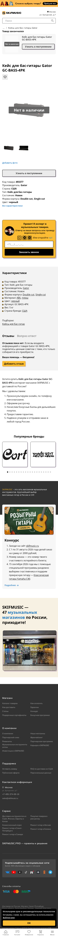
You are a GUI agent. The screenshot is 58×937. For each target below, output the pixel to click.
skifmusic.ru (32, 545)
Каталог (17, 935)
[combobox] (29, 20)
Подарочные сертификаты (14, 715)
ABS (19, 297)
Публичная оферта (10, 773)
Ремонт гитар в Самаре (12, 834)
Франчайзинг (36, 737)
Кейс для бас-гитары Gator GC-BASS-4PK (37, 38)
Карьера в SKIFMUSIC (39, 745)
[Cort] (15, 454)
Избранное (29, 935)
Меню (52, 935)
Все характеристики (12, 205)
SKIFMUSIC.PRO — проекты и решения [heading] (24, 843)
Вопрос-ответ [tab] (26, 336)
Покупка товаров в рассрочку (38, 817)
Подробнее (10, 585)
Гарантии (34, 707)
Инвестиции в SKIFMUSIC (13, 751)
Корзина (40, 935)
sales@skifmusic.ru (10, 798)
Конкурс (34, 711)
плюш (25, 297)
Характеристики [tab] (14, 273)
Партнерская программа (41, 741)
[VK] (30, 238)
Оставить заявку (9, 769)
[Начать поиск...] (52, 20)
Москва (52, 12)
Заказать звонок (29, 252)
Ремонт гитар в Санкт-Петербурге (12, 829)
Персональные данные (40, 773)
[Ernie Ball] (43, 454)
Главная (6, 935)
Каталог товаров (9, 703)
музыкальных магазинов (19, 615)
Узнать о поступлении (38, 46)
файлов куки (9, 917)
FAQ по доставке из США (41, 769)
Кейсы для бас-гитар (13, 324)
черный (15, 301)
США (24, 310)
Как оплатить (36, 703)
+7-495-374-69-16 (10, 794)
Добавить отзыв (14, 363)
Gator (24, 185)
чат (51, 237)
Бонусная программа (40, 715)
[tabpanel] (29, 300)
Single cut (40, 294)
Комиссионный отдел (12, 825)
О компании (7, 733)
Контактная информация (17, 782)
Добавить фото (10, 163)
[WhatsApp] (19, 238)
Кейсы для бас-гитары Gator (22, 28)
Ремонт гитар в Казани (40, 829)
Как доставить (8, 707)
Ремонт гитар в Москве (40, 825)
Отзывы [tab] (8, 336)
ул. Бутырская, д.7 (48, 15)
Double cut (28, 294)
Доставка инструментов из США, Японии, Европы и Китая (14, 818)
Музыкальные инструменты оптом (14, 745)
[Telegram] (24, 238)
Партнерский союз (10, 737)
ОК (29, 923)
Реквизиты (7, 741)
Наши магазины (37, 733)
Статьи (5, 711)
